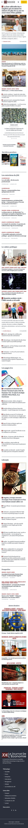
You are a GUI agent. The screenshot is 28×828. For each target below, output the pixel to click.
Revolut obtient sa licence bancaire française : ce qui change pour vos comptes (14, 409)
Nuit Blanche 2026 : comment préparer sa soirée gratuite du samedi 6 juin (12, 683)
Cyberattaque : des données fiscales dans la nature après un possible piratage (14, 340)
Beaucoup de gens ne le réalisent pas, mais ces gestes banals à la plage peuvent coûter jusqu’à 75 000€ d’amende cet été (14, 65)
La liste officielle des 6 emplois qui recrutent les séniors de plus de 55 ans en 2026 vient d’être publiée (13, 10)
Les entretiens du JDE (6, 178)
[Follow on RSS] (16, 810)
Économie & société (13, 582)
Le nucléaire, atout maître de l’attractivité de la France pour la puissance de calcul (14, 444)
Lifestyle (11, 583)
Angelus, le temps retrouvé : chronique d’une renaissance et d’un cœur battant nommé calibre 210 (14, 500)
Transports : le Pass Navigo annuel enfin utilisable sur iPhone (14, 346)
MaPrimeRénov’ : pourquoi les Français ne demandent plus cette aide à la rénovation (13, 586)
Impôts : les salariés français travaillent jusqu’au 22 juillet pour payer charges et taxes (13, 543)
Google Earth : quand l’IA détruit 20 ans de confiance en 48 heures (13, 431)
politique (16, 583)
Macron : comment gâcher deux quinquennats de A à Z (11, 191)
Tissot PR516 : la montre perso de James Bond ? (13, 506)
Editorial (8, 210)
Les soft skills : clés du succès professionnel (10, 180)
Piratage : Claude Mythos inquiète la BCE (12, 633)
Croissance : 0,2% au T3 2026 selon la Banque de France (13, 352)
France (3, 582)
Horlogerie (4, 572)
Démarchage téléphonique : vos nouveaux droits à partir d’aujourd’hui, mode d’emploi (13, 359)
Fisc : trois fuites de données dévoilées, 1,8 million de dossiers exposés (13, 293)
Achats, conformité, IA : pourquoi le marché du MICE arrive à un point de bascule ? (12, 550)
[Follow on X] (14, 810)
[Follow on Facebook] (12, 810)
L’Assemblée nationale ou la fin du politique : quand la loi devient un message (14, 235)
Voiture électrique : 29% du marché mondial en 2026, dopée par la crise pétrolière (12, 525)
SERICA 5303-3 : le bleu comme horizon (12, 90)
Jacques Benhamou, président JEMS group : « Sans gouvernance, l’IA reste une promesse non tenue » (13, 202)
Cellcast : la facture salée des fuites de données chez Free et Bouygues (13, 437)
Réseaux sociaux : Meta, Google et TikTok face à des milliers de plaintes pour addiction (13, 402)
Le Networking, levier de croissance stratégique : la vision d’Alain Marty (14, 711)
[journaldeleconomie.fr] (9, 2)
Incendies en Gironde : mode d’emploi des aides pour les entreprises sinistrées (13, 450)
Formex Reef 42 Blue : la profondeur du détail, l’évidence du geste (13, 518)
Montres (13, 572)
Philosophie (4, 210)
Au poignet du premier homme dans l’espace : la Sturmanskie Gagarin (12, 574)
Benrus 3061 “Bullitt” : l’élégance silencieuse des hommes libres (11, 596)
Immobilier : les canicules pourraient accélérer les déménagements (14, 658)
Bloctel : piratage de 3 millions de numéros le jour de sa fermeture (12, 334)
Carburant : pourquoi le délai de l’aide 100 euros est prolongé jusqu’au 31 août (13, 512)
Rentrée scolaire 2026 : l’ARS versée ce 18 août (12, 299)
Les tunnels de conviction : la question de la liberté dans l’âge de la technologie (13, 224)
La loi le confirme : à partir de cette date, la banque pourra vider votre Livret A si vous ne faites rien (14, 96)
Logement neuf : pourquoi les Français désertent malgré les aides (13, 100)
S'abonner (24, 2)
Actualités (4, 222)
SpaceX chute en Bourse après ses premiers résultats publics (12, 424)
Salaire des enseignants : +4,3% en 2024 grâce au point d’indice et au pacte (14, 105)
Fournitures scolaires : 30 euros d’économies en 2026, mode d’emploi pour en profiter (13, 269)
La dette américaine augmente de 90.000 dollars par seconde (14, 129)
